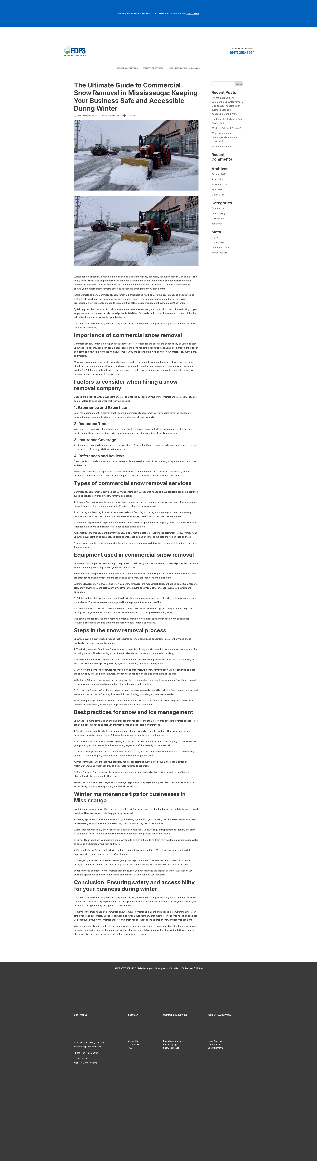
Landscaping (218, 213)
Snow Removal (171, 1048)
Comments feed (220, 247)
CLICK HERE (192, 13)
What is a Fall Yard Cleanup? (226, 128)
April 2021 (216, 189)
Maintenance (118, 115)
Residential (217, 223)
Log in (214, 237)
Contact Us (134, 1044)
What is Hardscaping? (223, 146)
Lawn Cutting (215, 1041)
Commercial (106, 115)
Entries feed (218, 242)
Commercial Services (127, 68)
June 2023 (217, 179)
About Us (133, 1041)
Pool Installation (178, 68)
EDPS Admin (82, 115)
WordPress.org (219, 252)
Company (193, 68)
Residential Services (153, 68)
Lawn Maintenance (173, 1041)
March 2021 (217, 194)
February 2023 (219, 184)
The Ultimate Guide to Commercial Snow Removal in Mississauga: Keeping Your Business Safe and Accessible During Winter (227, 106)
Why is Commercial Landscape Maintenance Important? (224, 137)
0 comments (130, 115)
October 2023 (218, 174)
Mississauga (145, 968)
